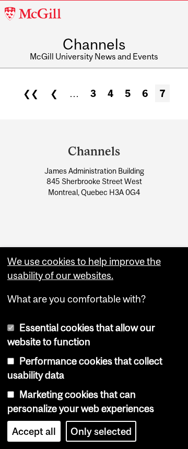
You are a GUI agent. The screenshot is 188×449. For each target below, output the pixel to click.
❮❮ (31, 93)
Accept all (34, 431)
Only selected (101, 431)
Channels (94, 45)
